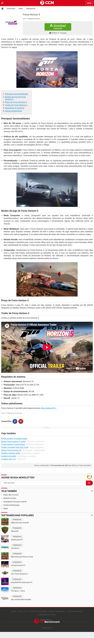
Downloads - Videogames (34, 450)
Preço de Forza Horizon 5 (16, 102)
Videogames (30, 9)
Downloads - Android (31, 453)
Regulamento (60, 611)
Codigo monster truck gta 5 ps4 (14, 447)
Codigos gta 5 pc (8, 459)
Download (59, 26)
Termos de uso (23, 611)
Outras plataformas (13, 111)
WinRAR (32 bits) (9, 498)
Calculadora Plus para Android (14, 502)
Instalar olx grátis (8, 456)
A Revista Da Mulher (74, 611)
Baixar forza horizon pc (11, 450)
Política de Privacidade (38, 611)
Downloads (11, 9)
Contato (51, 611)
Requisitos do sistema (14, 108)
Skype (5, 508)
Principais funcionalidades (16, 94)
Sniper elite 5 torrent (10, 495)
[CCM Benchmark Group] (47, 621)
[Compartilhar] (14, 421)
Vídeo (20, 9)
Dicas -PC (21, 459)
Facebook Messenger (11, 505)
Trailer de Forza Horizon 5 (16, 105)
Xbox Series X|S (48, 408)
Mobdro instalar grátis (10, 453)
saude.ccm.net (47, 628)
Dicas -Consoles (37, 447)
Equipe (13, 611)
